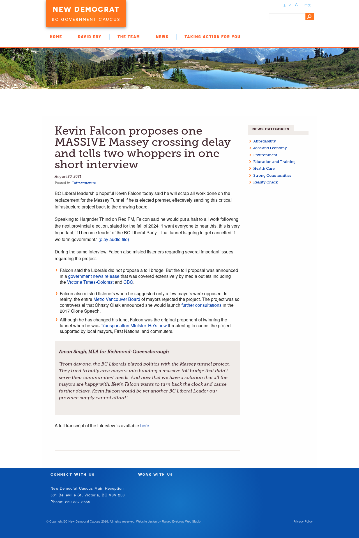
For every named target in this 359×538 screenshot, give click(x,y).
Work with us (155, 474)
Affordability (264, 141)
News (162, 36)
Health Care (264, 168)
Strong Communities (272, 175)
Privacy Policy (303, 521)
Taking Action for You (213, 36)
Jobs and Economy (270, 148)
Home (56, 36)
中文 (308, 5)
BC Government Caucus (86, 19)
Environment (265, 155)
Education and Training (274, 162)
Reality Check (265, 182)
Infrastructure (84, 183)
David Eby (90, 36)
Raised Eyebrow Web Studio (181, 521)
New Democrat (86, 9)
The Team (129, 36)
